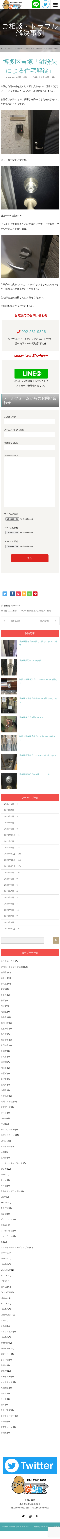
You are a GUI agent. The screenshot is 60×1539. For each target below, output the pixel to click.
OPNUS (4, 1141)
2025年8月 (11, 804)
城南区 (4, 1012)
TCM (3, 1320)
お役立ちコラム (8, 961)
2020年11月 (12, 860)
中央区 (4, 984)
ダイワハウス (7, 1219)
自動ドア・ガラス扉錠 (11, 1191)
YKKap (4, 1225)
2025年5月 (11, 816)
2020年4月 (11, 904)
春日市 (4, 1034)
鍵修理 (4, 1371)
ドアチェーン (7, 1427)
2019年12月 (12, 929)
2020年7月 (11, 885)
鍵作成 (4, 1287)
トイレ (4, 1180)
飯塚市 (4, 1051)
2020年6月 (11, 891)
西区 (3, 1006)
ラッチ (4, 1399)
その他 (4, 1326)
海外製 (4, 1186)
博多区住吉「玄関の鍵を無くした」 (35, 717)
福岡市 (4, 972)
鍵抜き (4, 1393)
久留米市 (5, 1096)
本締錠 (4, 1365)
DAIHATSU (6, 1270)
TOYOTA (4, 1253)
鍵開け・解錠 (51, 77)
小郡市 (4, 1090)
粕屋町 (4, 1068)
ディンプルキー (8, 1129)
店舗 (3, 1152)
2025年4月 (11, 823)
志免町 (4, 1085)
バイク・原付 (7, 1332)
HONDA (4, 1264)
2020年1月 (11, 922)
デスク (4, 1113)
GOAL (3, 1174)
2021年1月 (12, 848)
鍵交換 (4, 1169)
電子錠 (4, 1214)
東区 (3, 989)
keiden (4, 1118)
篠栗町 (4, 1073)
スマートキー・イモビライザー (15, 1247)
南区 (3, 1000)
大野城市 (5, 1045)
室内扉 (4, 1158)
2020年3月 (12, 910)
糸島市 (4, 1017)
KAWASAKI (6, 1348)
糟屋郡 (4, 1062)
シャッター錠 (7, 1236)
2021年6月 (11, 841)
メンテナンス (7, 1382)
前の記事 (15, 621)
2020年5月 (11, 897)
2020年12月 (12, 854)
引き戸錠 (5, 1208)
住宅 (42, 77)
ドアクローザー (8, 1416)
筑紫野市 (5, 1028)
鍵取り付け (6, 1354)
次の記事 (44, 621)
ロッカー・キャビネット (12, 1163)
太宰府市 (5, 1040)
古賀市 (4, 1056)
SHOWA (4, 1202)
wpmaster (15, 606)
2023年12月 (12, 835)
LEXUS (4, 1281)
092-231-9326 (34, 331)
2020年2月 (11, 916)
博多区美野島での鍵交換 (30, 660)
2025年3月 (11, 829)
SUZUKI (4, 1275)
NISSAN (4, 1259)
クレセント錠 (7, 1230)
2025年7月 (11, 810)
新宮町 (4, 1079)
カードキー (6, 1146)
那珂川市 (5, 1023)
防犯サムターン (8, 1135)
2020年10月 (12, 866)
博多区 (18, 77)
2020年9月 (12, 872)
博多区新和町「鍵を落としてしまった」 (37, 774)
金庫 (3, 1404)
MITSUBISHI (6, 1315)
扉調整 (4, 1433)
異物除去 (5, 1388)
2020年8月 (11, 879)
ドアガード (6, 1107)
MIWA (3, 1197)
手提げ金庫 (6, 1410)
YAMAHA (5, 1343)
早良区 (4, 995)
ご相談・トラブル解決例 (31, 77)
